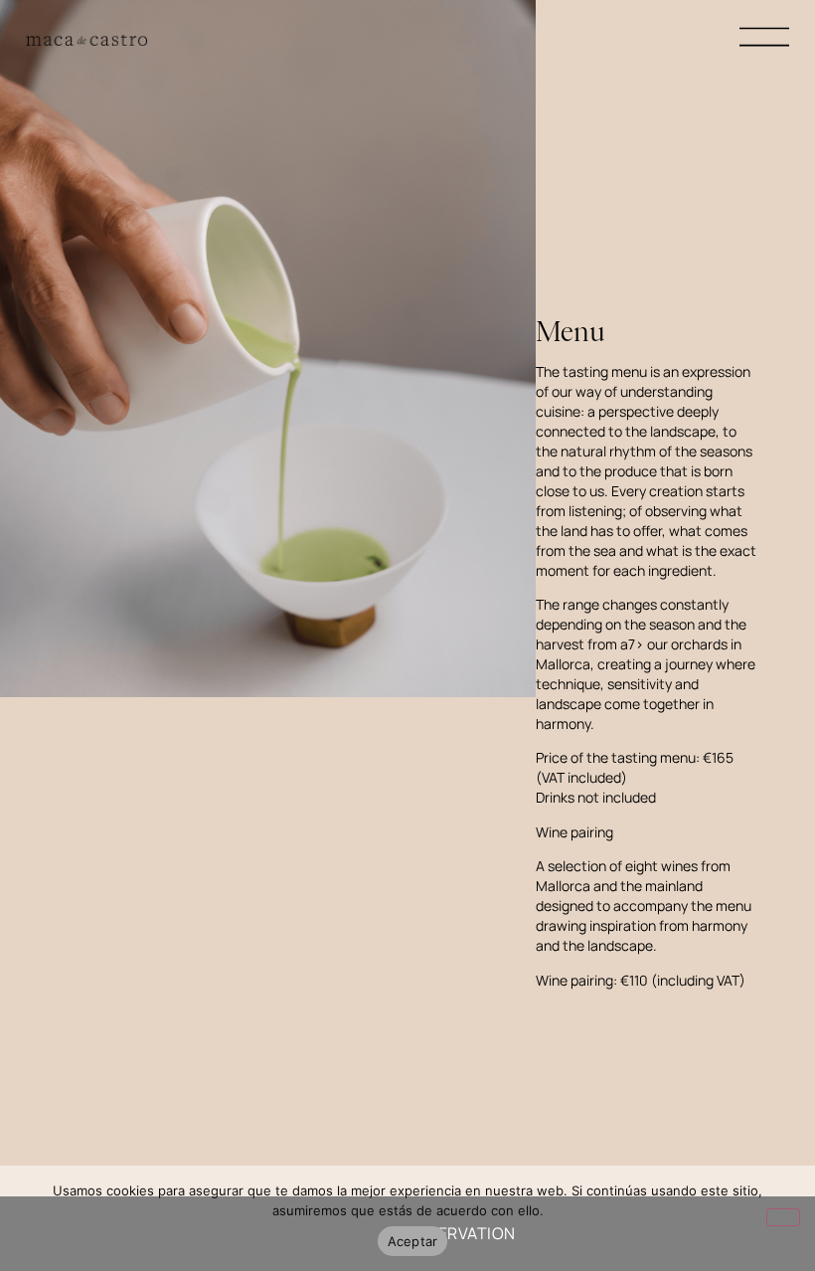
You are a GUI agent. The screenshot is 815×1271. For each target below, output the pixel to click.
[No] (783, 1217)
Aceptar (413, 1241)
